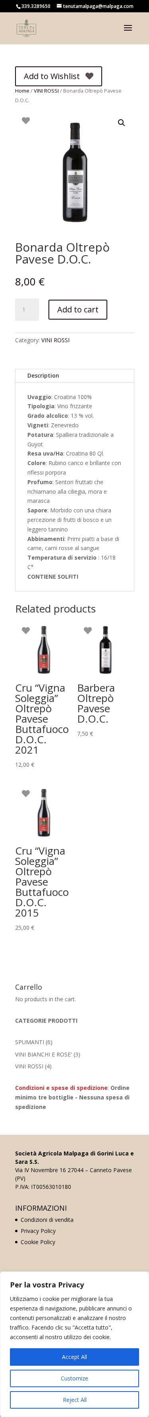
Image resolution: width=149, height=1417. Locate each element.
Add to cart (78, 309)
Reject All (75, 1399)
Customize (74, 1378)
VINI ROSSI (46, 90)
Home (22, 90)
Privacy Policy (38, 1231)
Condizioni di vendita (47, 1219)
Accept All (74, 1357)
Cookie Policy (38, 1242)
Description (43, 375)
